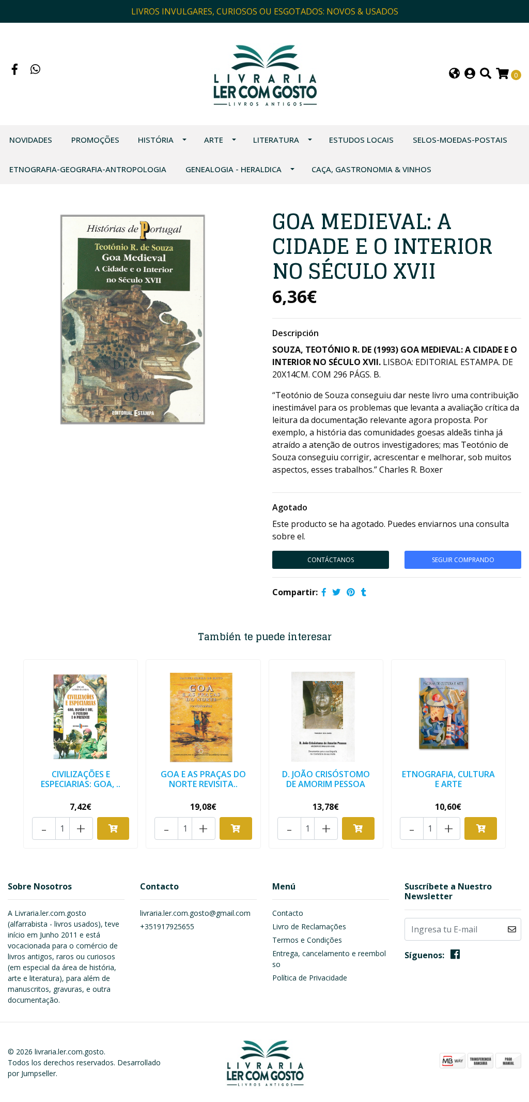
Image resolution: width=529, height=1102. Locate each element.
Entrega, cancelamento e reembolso (329, 958)
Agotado (289, 507)
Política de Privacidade (309, 978)
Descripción (295, 333)
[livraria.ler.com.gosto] (264, 73)
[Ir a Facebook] (15, 70)
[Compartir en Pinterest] (351, 592)
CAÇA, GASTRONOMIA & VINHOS (371, 169)
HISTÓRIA (156, 139)
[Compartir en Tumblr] (363, 592)
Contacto (287, 913)
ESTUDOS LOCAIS (361, 139)
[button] (454, 74)
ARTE (213, 139)
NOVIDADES (30, 139)
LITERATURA (276, 139)
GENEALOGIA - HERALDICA (233, 169)
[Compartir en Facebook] (324, 592)
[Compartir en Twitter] (336, 592)
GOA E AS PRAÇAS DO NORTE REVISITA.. (203, 779)
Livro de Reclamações (309, 926)
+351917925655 (167, 926)
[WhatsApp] (35, 70)
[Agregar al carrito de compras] (113, 828)
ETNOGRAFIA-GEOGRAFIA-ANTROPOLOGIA (87, 169)
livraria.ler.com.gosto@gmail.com (195, 913)
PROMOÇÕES (95, 139)
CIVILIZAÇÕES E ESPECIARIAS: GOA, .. (80, 779)
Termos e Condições (307, 940)
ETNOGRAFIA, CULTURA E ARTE (448, 779)
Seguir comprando (463, 559)
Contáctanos (330, 559)
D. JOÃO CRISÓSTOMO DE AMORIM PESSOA (326, 779)
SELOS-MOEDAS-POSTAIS (460, 139)
